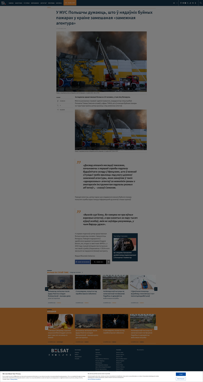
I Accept (181, 374)
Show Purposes (181, 378)
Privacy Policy (13, 379)
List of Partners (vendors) (94, 379)
